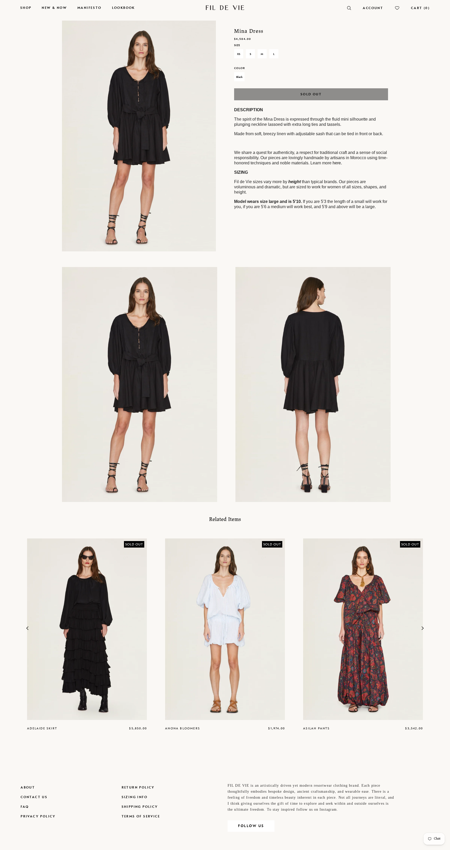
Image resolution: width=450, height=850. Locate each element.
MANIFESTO (89, 8)
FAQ (25, 807)
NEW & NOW (54, 8)
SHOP (26, 8)
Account (373, 8)
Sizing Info (134, 797)
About (28, 787)
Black (239, 76)
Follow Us (251, 826)
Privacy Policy (38, 816)
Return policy (138, 787)
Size (237, 45)
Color (239, 68)
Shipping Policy (140, 807)
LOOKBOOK (123, 8)
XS (238, 53)
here (337, 163)
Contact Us (34, 797)
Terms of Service (141, 816)
